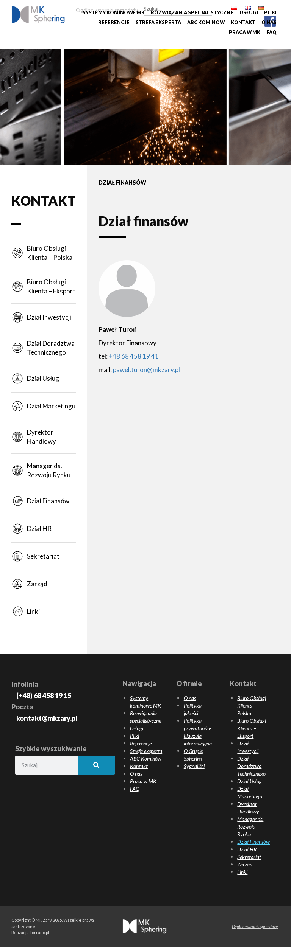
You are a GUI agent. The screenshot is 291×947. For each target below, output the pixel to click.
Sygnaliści (194, 766)
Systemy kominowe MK (114, 13)
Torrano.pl (39, 932)
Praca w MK (244, 32)
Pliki (270, 13)
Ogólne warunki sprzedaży (255, 926)
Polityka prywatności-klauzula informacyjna (198, 732)
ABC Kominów (206, 22)
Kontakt (243, 22)
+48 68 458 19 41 (134, 356)
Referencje (114, 22)
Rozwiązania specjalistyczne (192, 13)
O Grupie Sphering (193, 755)
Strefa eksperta (158, 22)
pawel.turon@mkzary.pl (146, 370)
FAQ (271, 32)
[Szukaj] (207, 7)
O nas (269, 22)
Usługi (248, 13)
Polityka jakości (193, 709)
